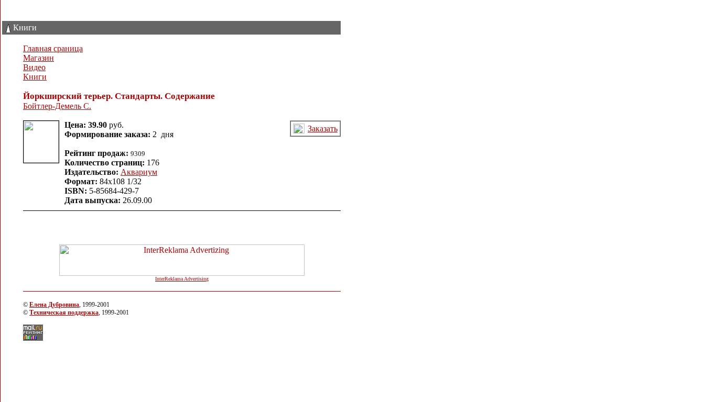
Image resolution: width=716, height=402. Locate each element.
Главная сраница (53, 48)
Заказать (323, 128)
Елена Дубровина (54, 304)
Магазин (38, 57)
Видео (34, 67)
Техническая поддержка (64, 312)
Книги (35, 76)
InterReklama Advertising (182, 279)
